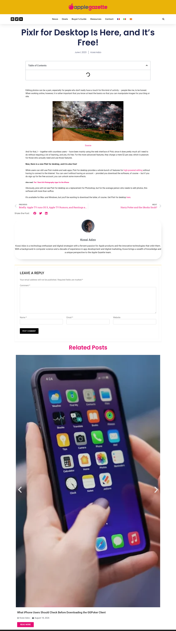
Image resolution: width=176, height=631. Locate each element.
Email (69, 317)
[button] (163, 19)
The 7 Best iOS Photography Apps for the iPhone (51, 182)
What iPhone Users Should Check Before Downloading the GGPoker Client (61, 612)
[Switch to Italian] (125, 19)
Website (116, 317)
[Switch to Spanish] (131, 19)
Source (88, 145)
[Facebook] (12, 19)
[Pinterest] (21, 19)
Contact (109, 19)
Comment (25, 285)
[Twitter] (17, 19)
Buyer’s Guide (79, 19)
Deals (65, 19)
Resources (95, 19)
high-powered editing (133, 170)
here (128, 197)
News (55, 19)
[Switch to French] (118, 19)
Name (23, 317)
